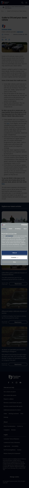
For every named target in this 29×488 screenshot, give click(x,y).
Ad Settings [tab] (18, 228)
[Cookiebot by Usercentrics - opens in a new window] (21, 225)
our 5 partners (9, 235)
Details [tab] (10, 228)
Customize (13, 257)
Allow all (14, 252)
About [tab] (25, 228)
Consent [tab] (4, 228)
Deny (14, 262)
